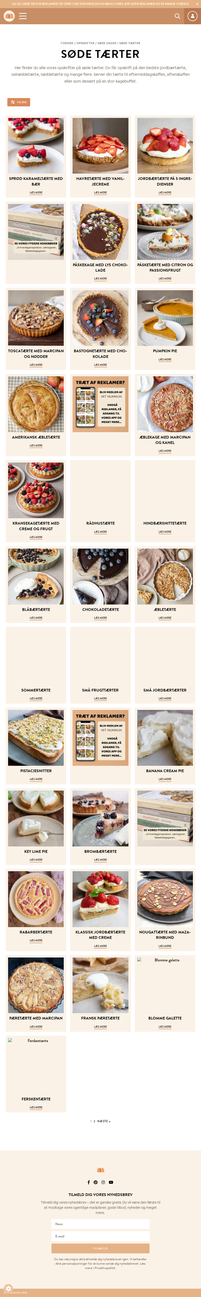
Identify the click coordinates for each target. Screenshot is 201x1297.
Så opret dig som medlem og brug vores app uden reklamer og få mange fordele (100, 4)
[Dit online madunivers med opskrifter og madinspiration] (9, 16)
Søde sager (107, 43)
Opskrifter (85, 43)
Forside (67, 43)
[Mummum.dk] (100, 1170)
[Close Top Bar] (197, 3)
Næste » (104, 1121)
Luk (194, 1188)
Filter (21, 102)
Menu (22, 16)
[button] (8, 1288)
